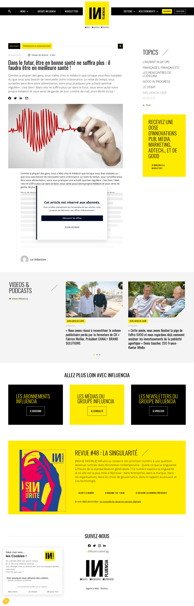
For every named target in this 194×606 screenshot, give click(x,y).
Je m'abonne (35, 411)
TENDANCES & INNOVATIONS (37, 46)
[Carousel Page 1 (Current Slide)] (94, 354)
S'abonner (167, 11)
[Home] (97, 14)
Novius (104, 588)
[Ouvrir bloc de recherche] (9, 11)
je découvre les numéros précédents (151, 492)
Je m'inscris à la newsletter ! (158, 167)
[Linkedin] (21, 98)
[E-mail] (26, 98)
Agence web (92, 588)
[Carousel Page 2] (97, 354)
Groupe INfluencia (46, 11)
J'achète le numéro (86, 492)
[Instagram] (99, 545)
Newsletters (71, 11)
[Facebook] (9, 98)
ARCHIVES (14, 46)
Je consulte (97, 411)
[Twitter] (15, 98)
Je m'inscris (158, 411)
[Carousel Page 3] (99, 354)
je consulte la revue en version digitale (120, 501)
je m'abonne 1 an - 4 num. (115, 492)
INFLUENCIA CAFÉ (75, 321)
